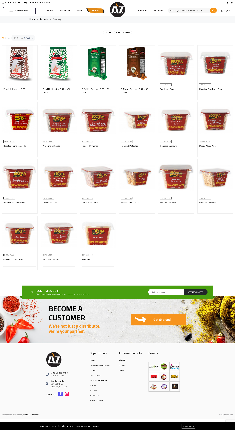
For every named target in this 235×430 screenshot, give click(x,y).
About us (142, 10)
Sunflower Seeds (168, 89)
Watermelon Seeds (51, 146)
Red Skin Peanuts (90, 203)
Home (50, 10)
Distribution (64, 10)
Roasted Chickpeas (208, 203)
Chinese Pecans (50, 203)
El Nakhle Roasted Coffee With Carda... (57, 90)
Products (44, 19)
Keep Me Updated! (195, 292)
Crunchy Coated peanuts (14, 259)
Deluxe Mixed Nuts (208, 146)
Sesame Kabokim (168, 203)
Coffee (108, 32)
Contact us (158, 10)
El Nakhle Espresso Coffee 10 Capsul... (134, 90)
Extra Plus (166, 85)
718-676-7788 (12, 2)
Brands (95, 10)
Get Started (162, 319)
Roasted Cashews (168, 146)
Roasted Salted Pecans (14, 203)
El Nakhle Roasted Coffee (15, 89)
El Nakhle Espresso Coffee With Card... (96, 90)
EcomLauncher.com (31, 414)
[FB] (228, 2)
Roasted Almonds (90, 146)
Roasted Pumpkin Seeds (14, 146)
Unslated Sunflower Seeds (211, 89)
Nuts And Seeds (123, 32)
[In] (232, 2)
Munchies (86, 259)
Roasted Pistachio (129, 146)
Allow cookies (188, 426)
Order (79, 10)
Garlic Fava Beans (51, 259)
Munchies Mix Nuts (130, 203)
